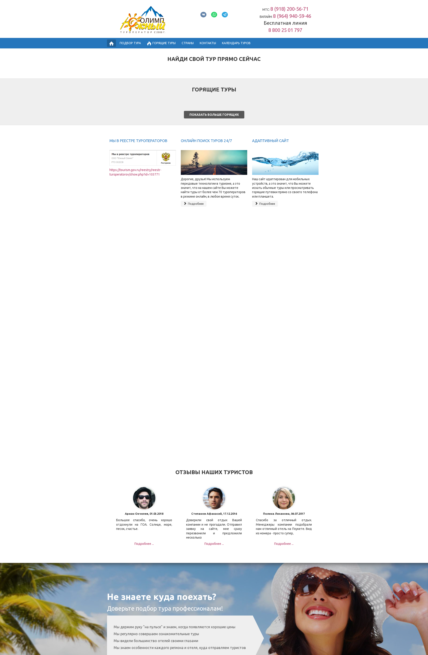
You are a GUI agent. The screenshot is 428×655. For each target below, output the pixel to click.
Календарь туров (236, 43)
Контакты (208, 43)
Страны (188, 43)
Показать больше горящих (214, 114)
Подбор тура (130, 43)
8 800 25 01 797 (285, 30)
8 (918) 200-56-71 (289, 9)
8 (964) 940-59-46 (292, 16)
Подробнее (195, 203)
